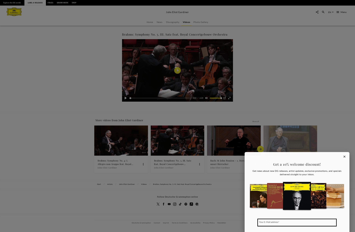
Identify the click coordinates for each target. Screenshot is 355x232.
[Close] (344, 156)
